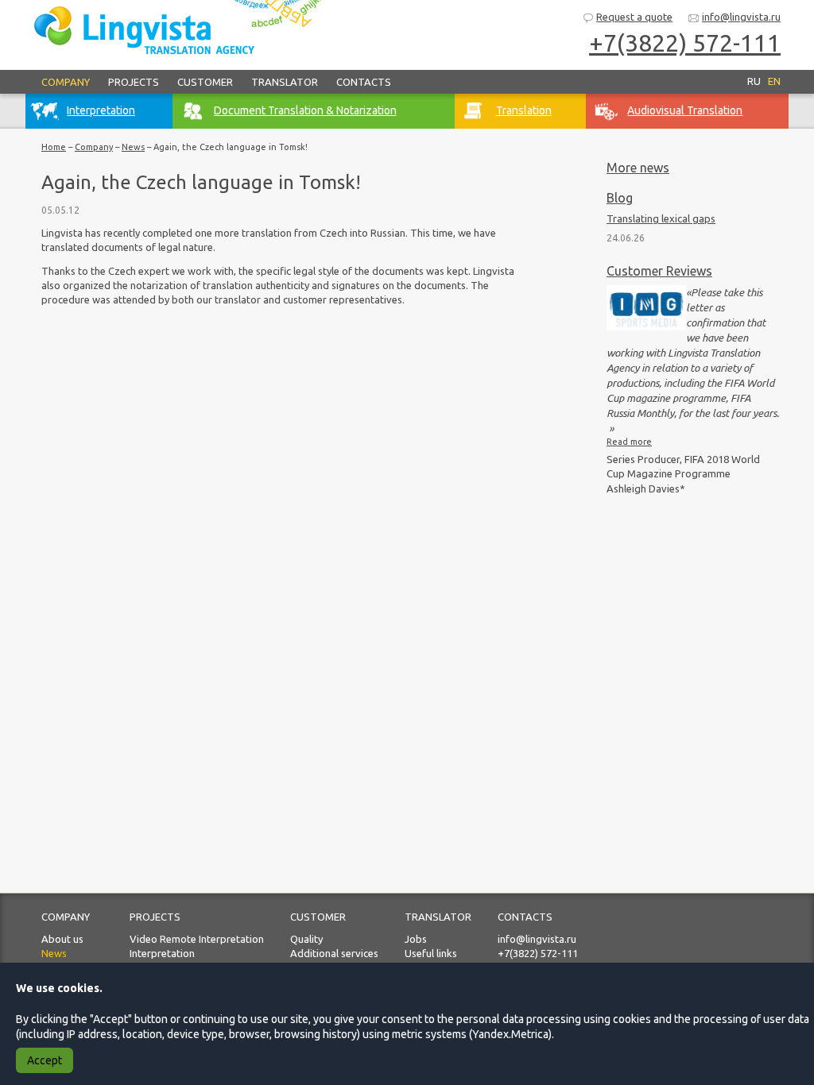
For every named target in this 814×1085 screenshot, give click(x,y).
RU (754, 81)
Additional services (334, 953)
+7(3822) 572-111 (538, 953)
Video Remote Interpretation (197, 938)
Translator (284, 81)
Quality (306, 938)
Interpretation (162, 953)
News (133, 147)
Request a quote (634, 16)
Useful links (431, 953)
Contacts (363, 81)
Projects (133, 81)
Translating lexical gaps (661, 218)
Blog (620, 198)
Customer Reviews (659, 271)
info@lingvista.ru (741, 16)
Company (65, 81)
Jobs (416, 938)
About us (62, 938)
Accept (44, 1060)
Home (53, 147)
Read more (629, 441)
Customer (205, 81)
